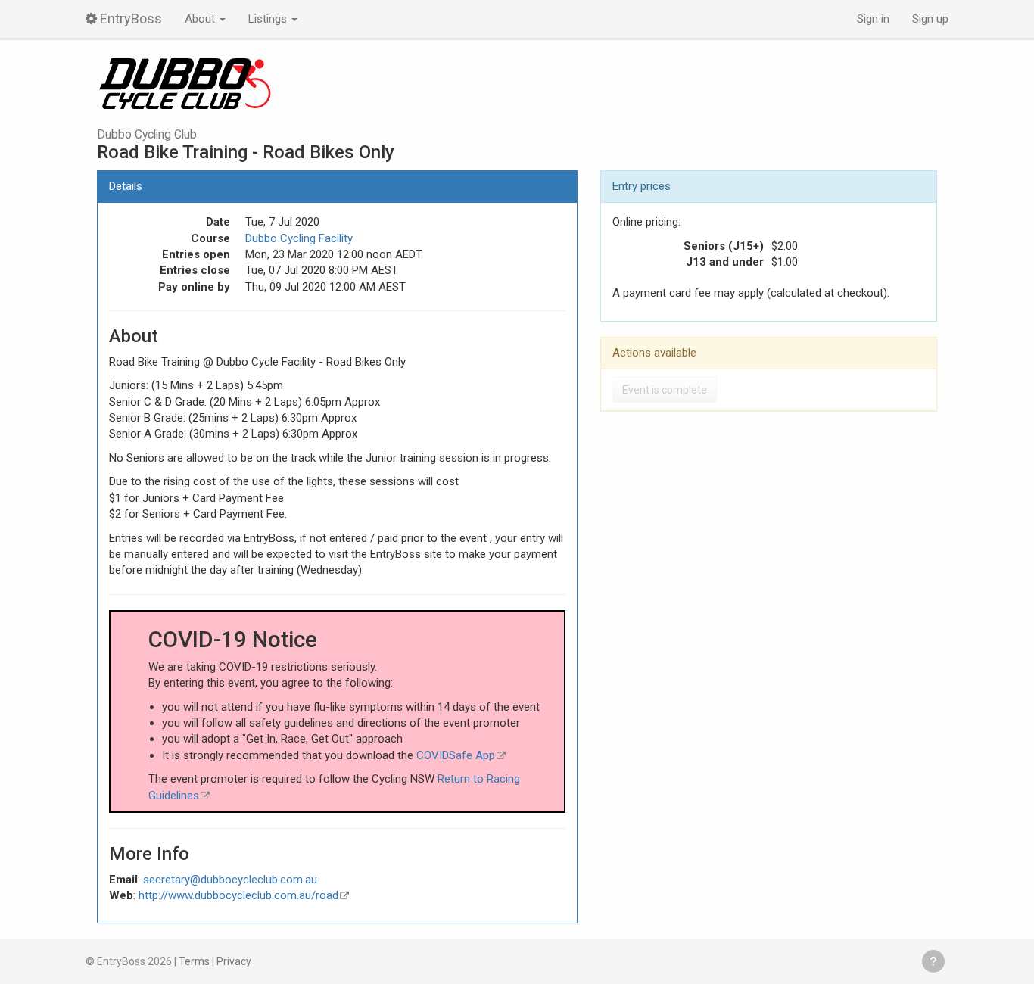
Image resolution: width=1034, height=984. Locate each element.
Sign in (873, 19)
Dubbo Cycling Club (147, 135)
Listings (269, 19)
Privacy (233, 961)
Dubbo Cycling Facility (299, 238)
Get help (933, 961)
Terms (194, 961)
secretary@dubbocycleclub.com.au (230, 879)
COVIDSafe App (455, 755)
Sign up (930, 19)
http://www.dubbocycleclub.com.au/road (238, 895)
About (201, 19)
